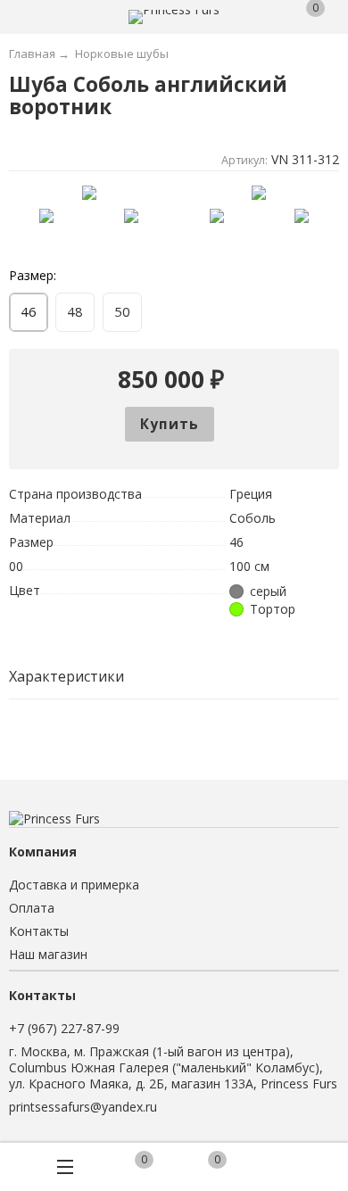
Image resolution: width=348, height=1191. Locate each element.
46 (29, 311)
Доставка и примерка (74, 884)
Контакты (39, 930)
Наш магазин (48, 954)
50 (122, 311)
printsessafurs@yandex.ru (83, 1106)
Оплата (31, 907)
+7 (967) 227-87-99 (64, 1028)
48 (75, 311)
